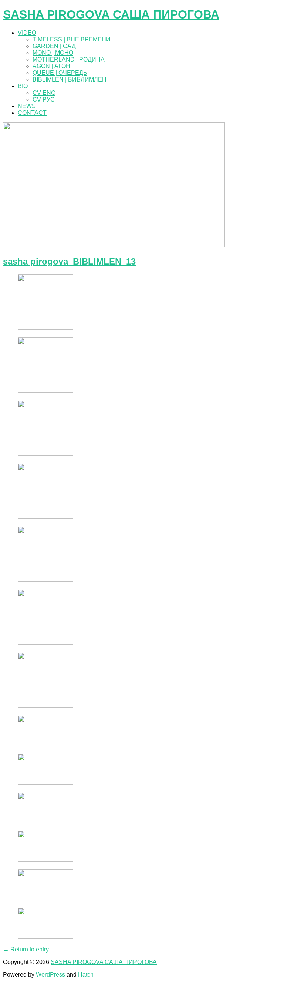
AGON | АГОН (51, 66)
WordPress (50, 974)
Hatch (86, 974)
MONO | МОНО (53, 53)
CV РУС (44, 99)
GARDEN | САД (54, 46)
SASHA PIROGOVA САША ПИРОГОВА (111, 14)
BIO (23, 86)
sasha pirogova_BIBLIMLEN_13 (69, 261)
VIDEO (27, 33)
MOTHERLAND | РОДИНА (69, 59)
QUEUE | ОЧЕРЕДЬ (60, 73)
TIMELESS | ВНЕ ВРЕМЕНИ (72, 39)
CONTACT (32, 113)
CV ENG (44, 93)
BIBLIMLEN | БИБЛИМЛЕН (69, 79)
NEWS (27, 106)
